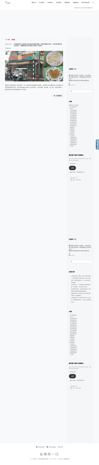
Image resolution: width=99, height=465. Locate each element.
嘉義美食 (8, 48)
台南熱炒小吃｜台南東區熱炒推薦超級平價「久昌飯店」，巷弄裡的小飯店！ (81, 285)
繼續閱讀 (59, 95)
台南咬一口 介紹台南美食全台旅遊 (40, 459)
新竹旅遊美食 (73, 118)
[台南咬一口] (8, 3)
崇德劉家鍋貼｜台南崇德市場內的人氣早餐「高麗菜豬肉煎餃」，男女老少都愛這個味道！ (81, 300)
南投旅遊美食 (73, 123)
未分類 (71, 146)
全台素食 (72, 135)
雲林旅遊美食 (73, 125)
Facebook (72, 85)
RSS (61, 447)
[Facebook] (69, 83)
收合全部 (76, 105)
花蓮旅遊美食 (73, 142)
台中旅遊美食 (73, 122)
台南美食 (72, 132)
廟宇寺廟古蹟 (73, 110)
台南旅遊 (72, 130)
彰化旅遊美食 (73, 106)
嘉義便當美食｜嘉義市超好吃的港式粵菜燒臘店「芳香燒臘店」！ (81, 294)
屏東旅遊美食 (73, 139)
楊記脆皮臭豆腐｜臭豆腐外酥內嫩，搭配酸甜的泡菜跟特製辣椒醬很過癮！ (81, 290)
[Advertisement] (49, 24)
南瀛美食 (72, 134)
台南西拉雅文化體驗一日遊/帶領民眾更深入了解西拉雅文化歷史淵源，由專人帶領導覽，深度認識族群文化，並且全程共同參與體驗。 (81, 279)
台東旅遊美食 (73, 141)
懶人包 (71, 108)
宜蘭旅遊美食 (73, 144)
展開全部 (71, 105)
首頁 (9, 39)
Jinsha (54, 459)
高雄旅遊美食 (73, 137)
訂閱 (72, 168)
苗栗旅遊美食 (73, 120)
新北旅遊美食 (73, 113)
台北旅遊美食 (73, 115)
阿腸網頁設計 (66, 459)
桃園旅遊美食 (73, 117)
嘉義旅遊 (72, 127)
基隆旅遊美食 (73, 112)
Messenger (52, 447)
